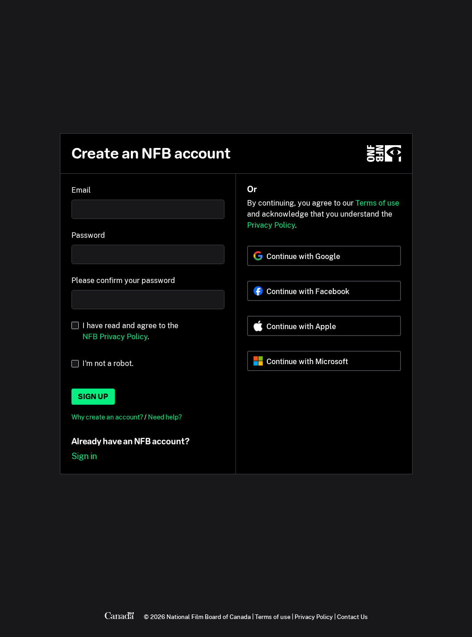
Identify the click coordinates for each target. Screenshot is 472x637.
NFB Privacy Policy (115, 336)
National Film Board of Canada (208, 616)
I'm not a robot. (108, 363)
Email (81, 190)
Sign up (93, 396)
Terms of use (377, 203)
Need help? (165, 417)
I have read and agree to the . (130, 331)
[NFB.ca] (384, 153)
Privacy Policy (271, 225)
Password (88, 235)
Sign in (84, 456)
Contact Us (352, 616)
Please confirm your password (123, 280)
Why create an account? (107, 417)
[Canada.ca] (119, 616)
